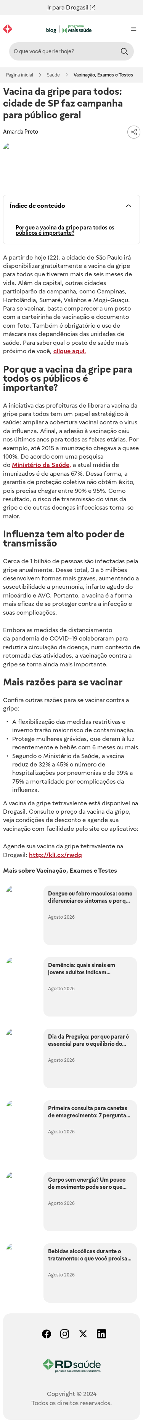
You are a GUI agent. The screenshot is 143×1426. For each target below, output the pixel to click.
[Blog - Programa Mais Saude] (70, 29)
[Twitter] (81, 1334)
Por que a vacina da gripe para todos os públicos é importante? (65, 230)
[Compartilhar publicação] (134, 132)
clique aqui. (69, 351)
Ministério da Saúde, (41, 464)
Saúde (53, 75)
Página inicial (19, 75)
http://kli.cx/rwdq (55, 855)
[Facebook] (44, 1334)
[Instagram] (62, 1334)
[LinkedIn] (99, 1334)
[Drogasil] (7, 29)
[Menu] (134, 29)
